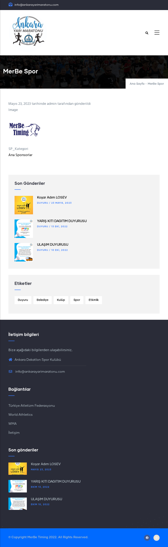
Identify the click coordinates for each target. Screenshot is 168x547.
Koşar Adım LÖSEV (52, 197)
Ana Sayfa (137, 83)
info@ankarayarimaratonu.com (40, 371)
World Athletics (20, 414)
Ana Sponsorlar (20, 155)
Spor (77, 300)
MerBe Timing (37, 537)
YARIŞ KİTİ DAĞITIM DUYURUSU (62, 221)
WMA (12, 423)
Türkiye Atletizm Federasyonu (31, 405)
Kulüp (61, 300)
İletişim (14, 432)
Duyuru (42, 202)
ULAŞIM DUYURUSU (52, 244)
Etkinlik (94, 300)
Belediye (42, 300)
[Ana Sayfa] (27, 32)
